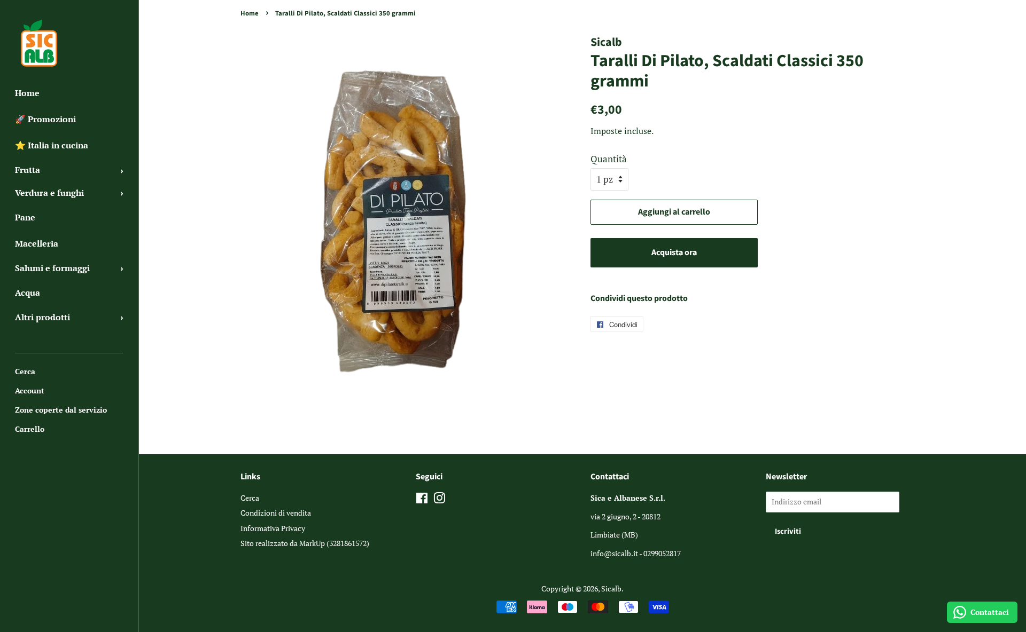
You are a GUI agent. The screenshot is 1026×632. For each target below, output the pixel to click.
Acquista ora (674, 252)
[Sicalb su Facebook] (422, 500)
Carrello (29, 429)
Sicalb (611, 588)
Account (29, 390)
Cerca (25, 371)
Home (27, 93)
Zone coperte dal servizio (61, 410)
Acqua (27, 292)
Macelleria (36, 243)
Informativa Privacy (272, 528)
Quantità (608, 159)
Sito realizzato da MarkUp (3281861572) (304, 543)
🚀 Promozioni (45, 119)
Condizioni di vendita (275, 513)
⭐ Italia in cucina (51, 145)
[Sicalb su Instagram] (439, 500)
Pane (25, 217)
